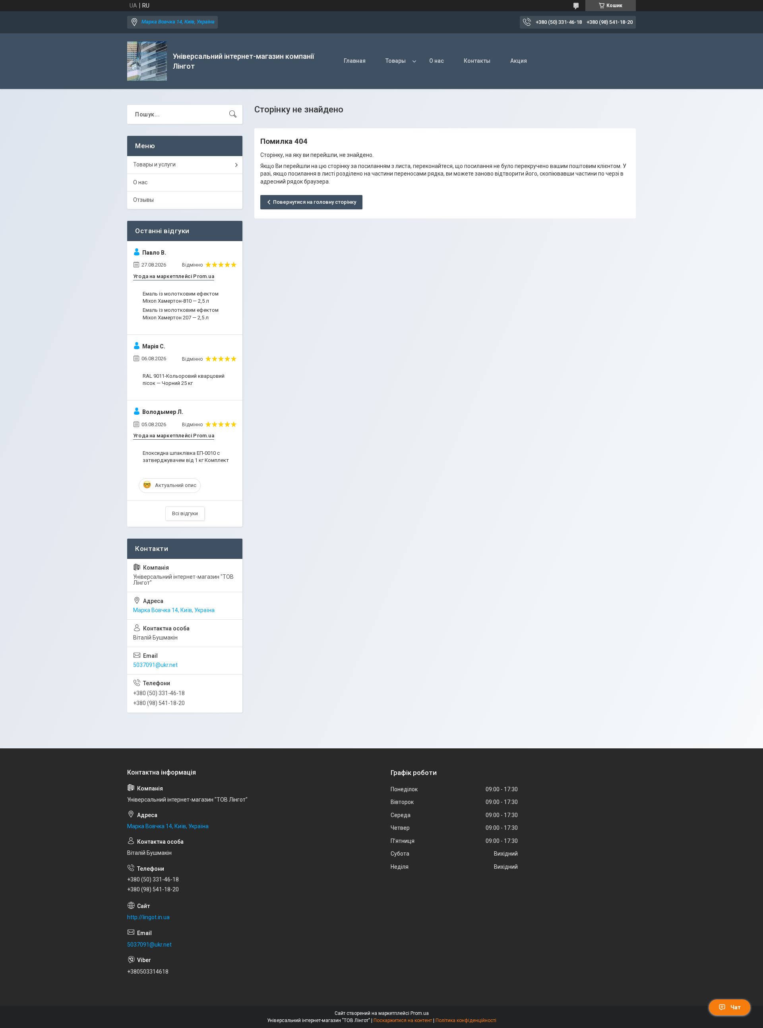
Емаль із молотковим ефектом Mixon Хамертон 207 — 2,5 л (181, 313)
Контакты (477, 61)
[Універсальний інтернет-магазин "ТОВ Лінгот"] (147, 61)
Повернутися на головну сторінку (314, 202)
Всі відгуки (185, 513)
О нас (436, 61)
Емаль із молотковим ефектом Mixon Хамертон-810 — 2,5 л (181, 297)
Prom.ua (420, 1013)
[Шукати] (232, 114)
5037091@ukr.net (155, 665)
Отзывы (143, 200)
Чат (735, 1007)
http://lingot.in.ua (148, 917)
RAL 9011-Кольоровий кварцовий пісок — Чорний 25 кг (184, 379)
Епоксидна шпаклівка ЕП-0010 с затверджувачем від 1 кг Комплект (186, 456)
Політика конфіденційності (466, 1020)
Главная (355, 61)
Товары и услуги (154, 164)
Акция (518, 61)
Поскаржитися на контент (403, 1020)
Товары (395, 61)
